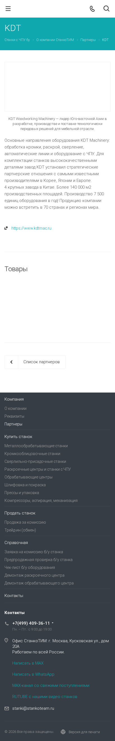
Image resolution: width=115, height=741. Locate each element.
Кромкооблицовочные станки (32, 453)
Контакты (13, 595)
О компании (15, 408)
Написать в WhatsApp (33, 674)
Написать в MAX (28, 663)
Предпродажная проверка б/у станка (38, 559)
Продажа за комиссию (25, 522)
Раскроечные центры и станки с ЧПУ (37, 469)
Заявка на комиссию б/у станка (33, 552)
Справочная (16, 542)
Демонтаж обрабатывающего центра (39, 583)
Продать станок (19, 513)
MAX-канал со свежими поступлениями (50, 685)
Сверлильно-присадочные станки (35, 461)
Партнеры (13, 424)
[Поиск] (106, 9)
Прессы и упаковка (21, 492)
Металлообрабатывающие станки (36, 446)
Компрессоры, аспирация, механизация (41, 500)
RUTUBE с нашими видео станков (44, 696)
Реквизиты (14, 416)
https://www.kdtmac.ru (31, 228)
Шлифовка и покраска (25, 485)
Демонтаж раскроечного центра (34, 575)
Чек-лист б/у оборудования (29, 567)
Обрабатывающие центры (28, 477)
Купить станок (18, 436)
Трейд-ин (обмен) (20, 530)
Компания (14, 399)
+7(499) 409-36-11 (31, 623)
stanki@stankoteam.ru (33, 708)
